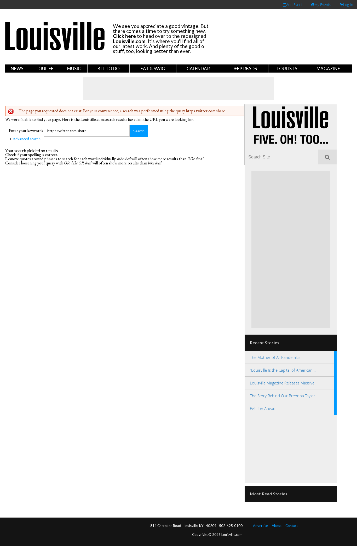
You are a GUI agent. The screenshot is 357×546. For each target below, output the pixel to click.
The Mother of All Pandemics (275, 357)
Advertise (260, 526)
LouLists (287, 68)
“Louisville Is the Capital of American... (283, 370)
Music (74, 68)
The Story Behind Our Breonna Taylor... (284, 395)
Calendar (198, 68)
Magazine (328, 68)
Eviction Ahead (262, 408)
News (17, 68)
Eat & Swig (153, 68)
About (276, 526)
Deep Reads (244, 68)
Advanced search (27, 138)
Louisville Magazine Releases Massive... (284, 382)
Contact (291, 526)
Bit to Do (108, 68)
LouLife (45, 68)
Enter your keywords (26, 130)
